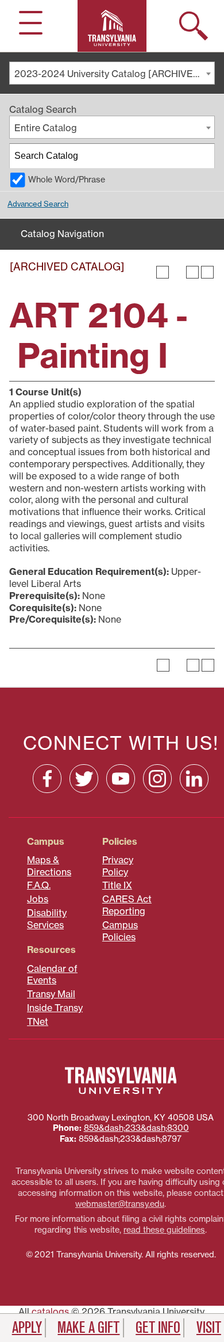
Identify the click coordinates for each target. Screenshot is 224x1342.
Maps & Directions (49, 866)
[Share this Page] (177, 272)
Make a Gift (88, 1327)
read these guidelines (164, 1230)
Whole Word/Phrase (66, 179)
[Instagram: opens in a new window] (157, 778)
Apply (27, 1327)
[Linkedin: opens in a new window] (194, 778)
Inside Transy (55, 1007)
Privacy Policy (117, 866)
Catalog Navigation (62, 233)
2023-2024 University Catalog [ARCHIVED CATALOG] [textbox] (114, 73)
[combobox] (112, 73)
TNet (37, 1021)
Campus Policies (120, 931)
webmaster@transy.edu (119, 1204)
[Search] (203, 156)
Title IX (117, 885)
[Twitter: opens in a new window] (83, 778)
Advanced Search (37, 203)
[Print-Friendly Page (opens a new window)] (192, 272)
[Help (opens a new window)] (207, 272)
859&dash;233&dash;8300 (136, 1128)
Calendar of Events (52, 974)
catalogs (50, 1311)
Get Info (158, 1327)
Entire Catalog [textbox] (45, 128)
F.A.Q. (39, 885)
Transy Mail (51, 994)
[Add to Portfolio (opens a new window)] (162, 272)
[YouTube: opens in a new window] (120, 778)
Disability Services (47, 919)
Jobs (37, 899)
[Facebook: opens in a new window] (47, 778)
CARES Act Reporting (127, 905)
